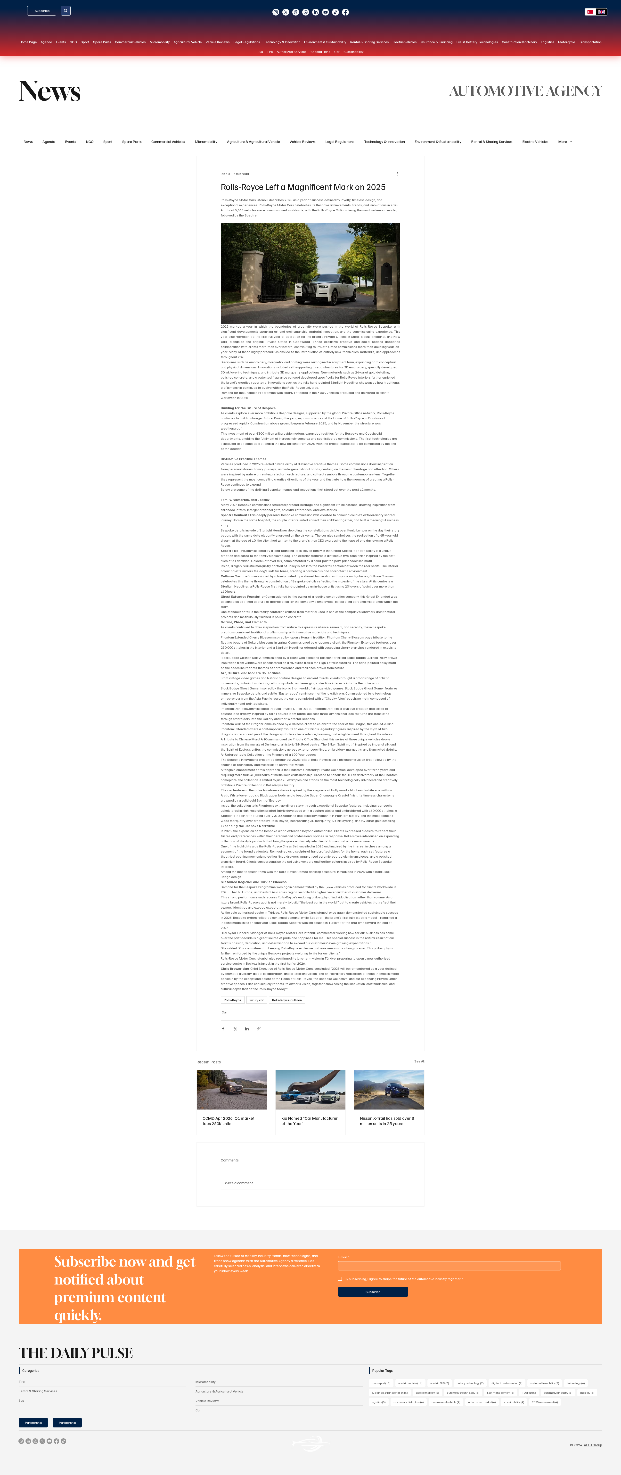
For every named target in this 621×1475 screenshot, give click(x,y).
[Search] (66, 11)
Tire (22, 1381)
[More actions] (397, 174)
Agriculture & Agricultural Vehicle (253, 141)
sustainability (515, 1402)
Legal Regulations (339, 141)
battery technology (472, 1383)
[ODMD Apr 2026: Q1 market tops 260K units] (232, 1090)
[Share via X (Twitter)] (235, 1028)
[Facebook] (345, 12)
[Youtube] (325, 12)
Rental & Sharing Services (492, 141)
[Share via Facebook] (223, 1028)
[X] (285, 12)
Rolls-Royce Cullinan (287, 1000)
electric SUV (441, 1383)
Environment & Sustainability (438, 141)
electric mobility (429, 1392)
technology (577, 1383)
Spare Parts (132, 141)
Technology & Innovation (384, 141)
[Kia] (311, 1090)
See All (419, 1061)
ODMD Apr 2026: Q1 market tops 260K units (228, 1120)
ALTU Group (593, 1445)
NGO (90, 141)
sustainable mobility (546, 1383)
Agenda (48, 141)
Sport (108, 141)
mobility (588, 1392)
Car (224, 1012)
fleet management (502, 1392)
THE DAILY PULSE (76, 1353)
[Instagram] (275, 12)
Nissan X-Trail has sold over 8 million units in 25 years (387, 1120)
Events (70, 141)
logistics (380, 1402)
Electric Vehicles (535, 141)
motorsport (382, 1383)
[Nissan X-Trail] (389, 1090)
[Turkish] (590, 12)
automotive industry (559, 1392)
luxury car (257, 1000)
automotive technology (464, 1392)
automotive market (483, 1402)
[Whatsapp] (305, 12)
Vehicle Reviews (303, 141)
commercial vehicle (447, 1402)
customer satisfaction (410, 1402)
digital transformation (508, 1383)
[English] (601, 12)
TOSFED (530, 1392)
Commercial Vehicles (168, 141)
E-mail (343, 1257)
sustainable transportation (391, 1392)
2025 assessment (546, 1402)
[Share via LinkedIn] (247, 1028)
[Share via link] (258, 1028)
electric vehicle (411, 1383)
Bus (21, 1400)
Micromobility (206, 141)
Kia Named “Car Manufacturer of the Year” (309, 1120)
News (28, 141)
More (562, 141)
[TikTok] (335, 12)
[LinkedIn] (315, 12)
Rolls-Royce (232, 1000)
